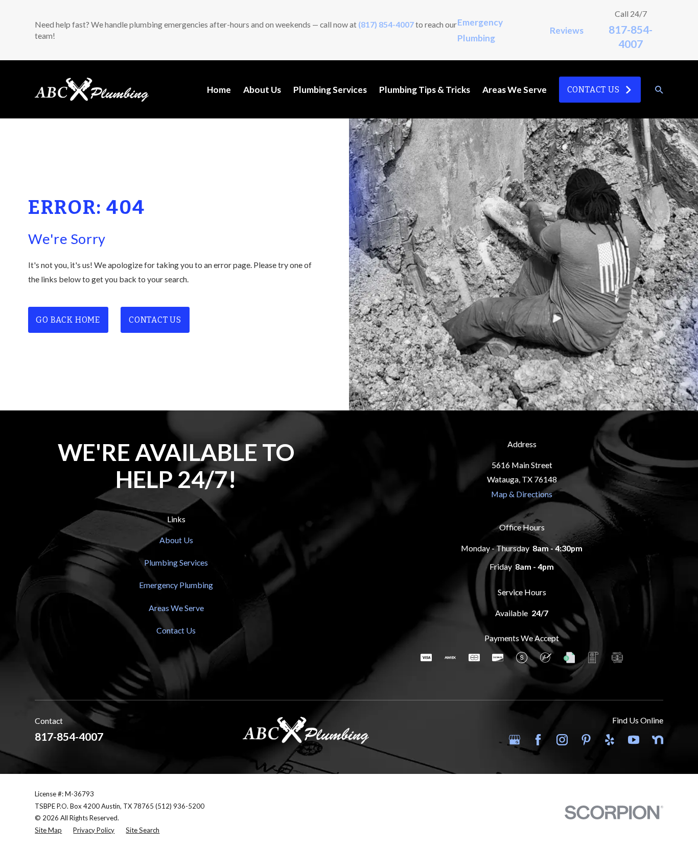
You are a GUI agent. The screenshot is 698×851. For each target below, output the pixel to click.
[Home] (91, 90)
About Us (176, 540)
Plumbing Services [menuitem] (330, 89)
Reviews (567, 30)
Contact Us (593, 89)
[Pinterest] (586, 739)
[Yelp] (609, 739)
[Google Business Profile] (514, 739)
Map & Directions (521, 494)
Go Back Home (68, 320)
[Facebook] (538, 739)
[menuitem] (48, 830)
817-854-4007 (69, 736)
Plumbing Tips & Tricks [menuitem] (424, 89)
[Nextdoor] (657, 739)
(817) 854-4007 (386, 24)
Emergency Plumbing (176, 585)
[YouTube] (633, 739)
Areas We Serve (176, 608)
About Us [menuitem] (262, 89)
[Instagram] (562, 739)
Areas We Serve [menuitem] (514, 89)
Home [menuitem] (219, 89)
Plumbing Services (176, 562)
